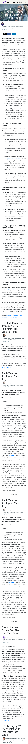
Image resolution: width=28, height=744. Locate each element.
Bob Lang (16, 335)
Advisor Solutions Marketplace (12, 24)
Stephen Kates (20, 383)
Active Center (9, 335)
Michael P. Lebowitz (20, 738)
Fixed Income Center (11, 383)
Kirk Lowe (22, 24)
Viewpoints (9, 637)
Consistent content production (13, 158)
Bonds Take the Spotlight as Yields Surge (13, 385)
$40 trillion (11, 455)
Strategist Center (10, 738)
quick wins (11, 289)
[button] (5, 34)
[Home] (12, 2)
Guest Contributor (16, 637)
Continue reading (6, 367)
